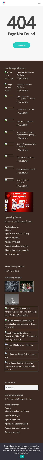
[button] (39, 3)
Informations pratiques (15, 266)
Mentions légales (12, 270)
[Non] (40, 451)
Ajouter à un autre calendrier (17, 250)
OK (22, 456)
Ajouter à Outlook (12, 241)
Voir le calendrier (12, 227)
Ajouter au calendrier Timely (17, 233)
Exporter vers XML (13, 254)
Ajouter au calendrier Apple (16, 246)
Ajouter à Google (12, 237)
